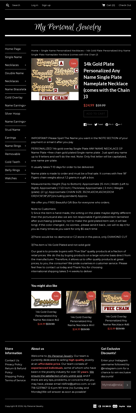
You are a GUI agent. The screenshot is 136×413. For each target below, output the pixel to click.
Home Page (13, 49)
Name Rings (15, 145)
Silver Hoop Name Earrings (15, 117)
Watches (15, 178)
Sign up (46, 5)
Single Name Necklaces (15, 61)
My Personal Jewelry (33, 406)
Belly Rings (15, 170)
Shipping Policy (14, 376)
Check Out (125, 5)
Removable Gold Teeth (15, 158)
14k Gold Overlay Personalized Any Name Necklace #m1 (81, 321)
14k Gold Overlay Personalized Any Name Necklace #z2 (46, 315)
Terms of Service (15, 380)
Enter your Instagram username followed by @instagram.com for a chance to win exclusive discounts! (116, 368)
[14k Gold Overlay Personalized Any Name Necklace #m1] (81, 302)
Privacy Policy (13, 364)
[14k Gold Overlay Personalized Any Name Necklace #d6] (116, 302)
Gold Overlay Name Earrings (15, 101)
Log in (34, 5)
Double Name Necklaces (15, 77)
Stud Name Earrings (15, 133)
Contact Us (12, 360)
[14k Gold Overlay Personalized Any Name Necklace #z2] (46, 299)
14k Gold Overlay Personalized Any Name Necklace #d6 (116, 320)
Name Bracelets (15, 89)
